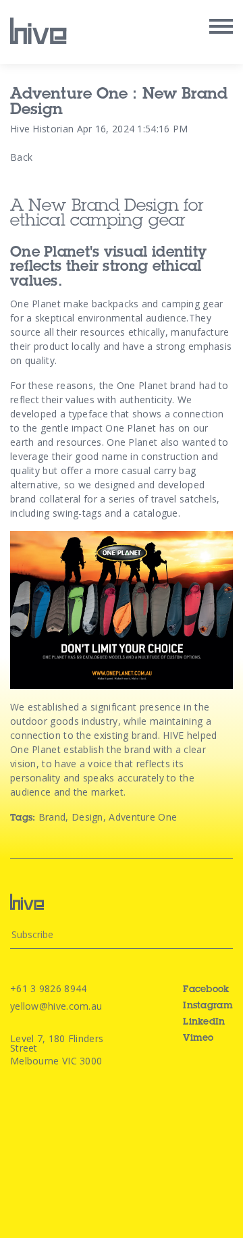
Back (21, 157)
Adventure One (143, 816)
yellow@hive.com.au (56, 1006)
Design (87, 816)
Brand (52, 816)
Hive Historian (42, 128)
